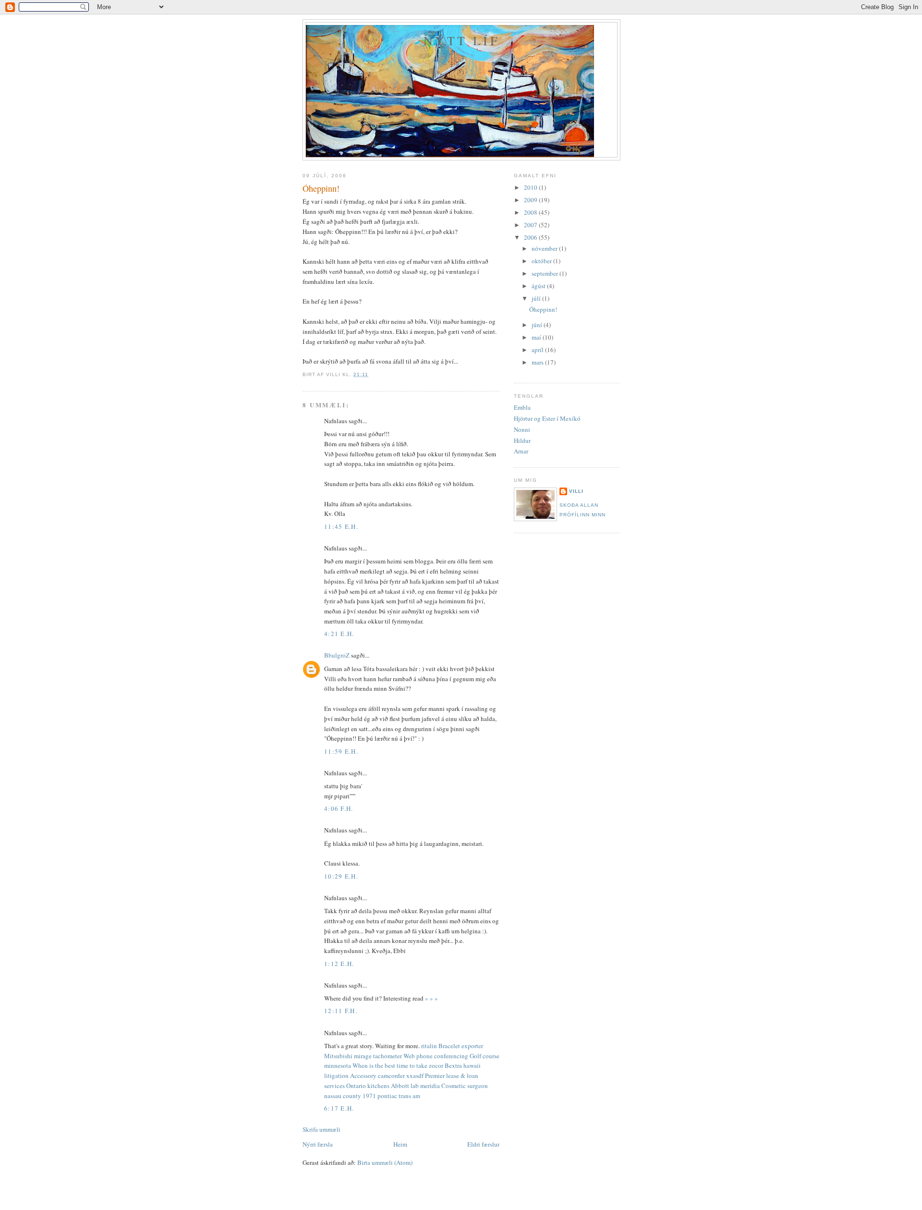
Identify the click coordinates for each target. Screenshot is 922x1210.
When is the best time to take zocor (397, 1065)
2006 (531, 237)
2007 (531, 224)
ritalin (429, 1045)
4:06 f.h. (338, 808)
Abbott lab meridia (415, 1085)
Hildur (522, 440)
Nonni (522, 429)
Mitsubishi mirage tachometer (363, 1055)
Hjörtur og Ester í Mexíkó (547, 418)
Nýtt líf (461, 40)
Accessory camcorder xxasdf (387, 1075)
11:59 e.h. (341, 751)
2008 (531, 212)
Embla (522, 407)
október (542, 261)
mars (538, 362)
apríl (538, 349)
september (545, 273)
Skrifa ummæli (321, 1129)
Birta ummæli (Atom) (384, 1162)
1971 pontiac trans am (391, 1095)
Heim (400, 1144)
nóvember (545, 248)
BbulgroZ (337, 655)
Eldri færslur (483, 1144)
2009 (531, 200)
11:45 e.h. (341, 526)
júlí (537, 298)
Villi (576, 491)
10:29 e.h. (341, 876)
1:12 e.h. (339, 963)
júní (538, 324)
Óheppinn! (321, 188)
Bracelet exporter (460, 1045)
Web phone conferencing (435, 1055)
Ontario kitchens (367, 1085)
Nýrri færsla (318, 1144)
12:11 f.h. (340, 1010)
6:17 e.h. (339, 1108)
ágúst (539, 285)
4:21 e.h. (339, 633)
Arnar (521, 451)
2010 (531, 187)
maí (537, 337)
